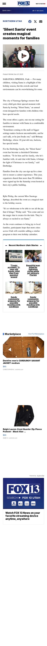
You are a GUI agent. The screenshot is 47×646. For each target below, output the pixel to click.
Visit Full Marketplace (36, 334)
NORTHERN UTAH (12, 21)
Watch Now (40, 3)
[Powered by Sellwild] (40, 476)
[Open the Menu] (4, 4)
